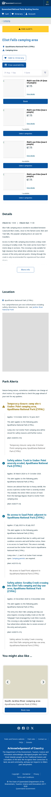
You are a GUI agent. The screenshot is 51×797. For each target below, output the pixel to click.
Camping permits (18, 558)
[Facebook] (23, 728)
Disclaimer (26, 774)
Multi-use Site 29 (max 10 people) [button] (37, 81)
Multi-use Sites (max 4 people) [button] (37, 111)
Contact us (42, 739)
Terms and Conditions (25, 777)
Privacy (36, 774)
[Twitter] (32, 728)
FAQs (21, 742)
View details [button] (31, 94)
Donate (29, 742)
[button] (6, 14)
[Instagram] (27, 728)
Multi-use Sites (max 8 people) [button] (37, 175)
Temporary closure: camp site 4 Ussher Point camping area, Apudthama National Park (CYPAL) (27, 448)
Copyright (15, 774)
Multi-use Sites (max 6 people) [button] (37, 143)
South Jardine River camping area (22, 701)
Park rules (31, 739)
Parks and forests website (14, 739)
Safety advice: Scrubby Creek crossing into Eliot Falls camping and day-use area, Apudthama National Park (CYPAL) (27, 642)
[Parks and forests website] (18, 728)
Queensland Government (25, 788)
